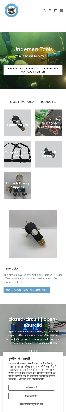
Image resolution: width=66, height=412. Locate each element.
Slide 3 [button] (34, 351)
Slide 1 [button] (29, 351)
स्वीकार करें (31, 387)
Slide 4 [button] (37, 351)
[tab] (29, 351)
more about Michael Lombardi (26, 289)
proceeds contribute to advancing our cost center (33, 70)
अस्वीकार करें (31, 395)
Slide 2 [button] (32, 351)
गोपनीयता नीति (38, 379)
